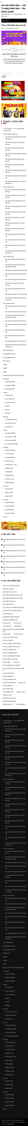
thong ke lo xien (7, 695)
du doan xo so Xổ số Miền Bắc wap (12, 610)
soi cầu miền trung (8, 688)
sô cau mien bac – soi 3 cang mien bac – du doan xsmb (13, 8)
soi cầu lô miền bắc (8, 676)
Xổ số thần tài (9, 427)
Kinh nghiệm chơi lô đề (9, 354)
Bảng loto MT (9, 496)
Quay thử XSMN (9, 506)
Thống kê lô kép (9, 475)
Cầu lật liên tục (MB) (10, 436)
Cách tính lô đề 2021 (8, 589)
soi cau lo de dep (18, 634)
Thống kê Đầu (9, 471)
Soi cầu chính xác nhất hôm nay (11, 665)
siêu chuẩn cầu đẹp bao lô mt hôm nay (15, 321)
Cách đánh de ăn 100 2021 (10, 592)
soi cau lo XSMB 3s (8, 640)
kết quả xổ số (6, 623)
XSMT (5, 372)
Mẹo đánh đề (17, 626)
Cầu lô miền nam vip (8, 256)
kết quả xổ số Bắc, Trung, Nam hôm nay (13, 375)
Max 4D (7, 409)
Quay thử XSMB (9, 502)
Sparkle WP (11, 1124)
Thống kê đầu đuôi (10, 450)
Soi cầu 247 (16, 662)
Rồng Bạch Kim (7, 634)
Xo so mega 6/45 (10, 399)
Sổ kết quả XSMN (10, 385)
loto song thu (17, 623)
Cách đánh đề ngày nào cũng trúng (12, 598)
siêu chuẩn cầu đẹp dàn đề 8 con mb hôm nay (14, 551)
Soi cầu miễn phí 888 (8, 692)
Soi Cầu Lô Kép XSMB (8, 673)
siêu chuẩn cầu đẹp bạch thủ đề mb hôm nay (14, 562)
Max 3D (7, 406)
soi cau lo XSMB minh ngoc (10, 653)
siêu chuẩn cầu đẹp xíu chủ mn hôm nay (16, 270)
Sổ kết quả (6, 379)
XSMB (5, 364)
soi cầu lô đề (21, 682)
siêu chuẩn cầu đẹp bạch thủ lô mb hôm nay (14, 546)
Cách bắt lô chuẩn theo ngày (11, 585)
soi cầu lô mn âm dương (9, 679)
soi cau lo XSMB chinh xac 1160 (11, 646)
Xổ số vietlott (9, 395)
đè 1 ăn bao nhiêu (20, 704)
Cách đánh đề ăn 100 (8, 604)
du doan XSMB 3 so (8, 613)
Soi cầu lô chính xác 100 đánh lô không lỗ (13, 669)
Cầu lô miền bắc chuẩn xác (10, 134)
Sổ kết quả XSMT (10, 389)
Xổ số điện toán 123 (10, 423)
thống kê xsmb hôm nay (9, 701)
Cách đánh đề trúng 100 (9, 601)
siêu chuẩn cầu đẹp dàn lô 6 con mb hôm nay (14, 540)
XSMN (5, 368)
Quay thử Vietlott (9, 513)
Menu (7, 20)
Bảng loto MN (9, 492)
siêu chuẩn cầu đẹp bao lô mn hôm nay (15, 279)
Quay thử (5, 499)
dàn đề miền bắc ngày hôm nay (11, 617)
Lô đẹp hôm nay (7, 626)
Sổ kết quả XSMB (10, 382)
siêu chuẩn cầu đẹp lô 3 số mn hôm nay (16, 294)
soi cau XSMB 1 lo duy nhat (10, 659)
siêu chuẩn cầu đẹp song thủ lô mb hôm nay (14, 574)
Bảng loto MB (9, 489)
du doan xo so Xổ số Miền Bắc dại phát (13, 607)
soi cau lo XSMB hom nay (10, 649)
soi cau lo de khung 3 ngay (10, 637)
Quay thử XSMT (9, 509)
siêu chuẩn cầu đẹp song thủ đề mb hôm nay (14, 568)
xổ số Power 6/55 (10, 402)
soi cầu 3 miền (6, 662)
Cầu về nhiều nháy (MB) (11, 444)
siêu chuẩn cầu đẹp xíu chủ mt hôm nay (15, 311)
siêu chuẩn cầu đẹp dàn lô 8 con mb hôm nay (14, 557)
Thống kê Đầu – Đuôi (11, 464)
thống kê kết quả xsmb (9, 698)
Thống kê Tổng (9, 461)
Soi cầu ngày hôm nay (9, 357)
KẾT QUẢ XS (6, 361)
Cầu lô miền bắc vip (8, 187)
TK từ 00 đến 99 (9, 454)
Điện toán (5, 417)
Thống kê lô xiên (9, 479)
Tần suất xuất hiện (10, 457)
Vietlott (5, 392)
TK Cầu (5, 430)
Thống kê (7, 413)
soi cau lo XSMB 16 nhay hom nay (12, 643)
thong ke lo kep (20, 692)
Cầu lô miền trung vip (9, 303)
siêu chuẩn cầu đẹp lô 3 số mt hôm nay (15, 341)
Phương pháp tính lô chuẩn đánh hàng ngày (13, 630)
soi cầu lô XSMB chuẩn (9, 682)
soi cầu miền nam (7, 685)
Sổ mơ (5, 517)
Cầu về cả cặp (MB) (10, 440)
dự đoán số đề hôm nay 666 (10, 620)
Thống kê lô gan (9, 482)
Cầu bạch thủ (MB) (10, 433)
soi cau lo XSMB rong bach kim (11, 656)
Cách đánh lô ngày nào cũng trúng (12, 595)
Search (4, 76)
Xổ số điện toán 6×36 (11, 419)
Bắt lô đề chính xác (8, 350)
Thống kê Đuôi (9, 468)
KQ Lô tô (5, 486)
